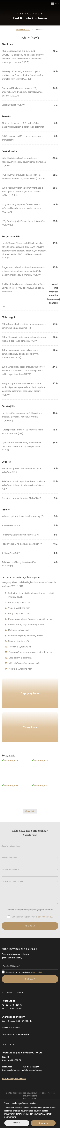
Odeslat (30, 926)
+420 (30, 1067)
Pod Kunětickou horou (30, 16)
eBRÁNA (34, 1099)
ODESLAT (30, 979)
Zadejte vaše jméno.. (30, 846)
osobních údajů (45, 917)
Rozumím (43, 1123)
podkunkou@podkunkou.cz (14, 1078)
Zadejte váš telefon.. (30, 869)
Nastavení (17, 1123)
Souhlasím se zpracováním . (32, 917)
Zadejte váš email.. (30, 858)
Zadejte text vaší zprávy (30, 881)
